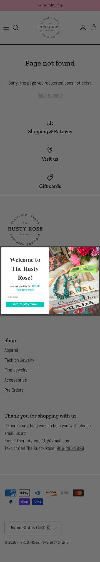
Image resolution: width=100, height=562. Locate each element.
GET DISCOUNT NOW (25, 304)
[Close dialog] (97, 248)
